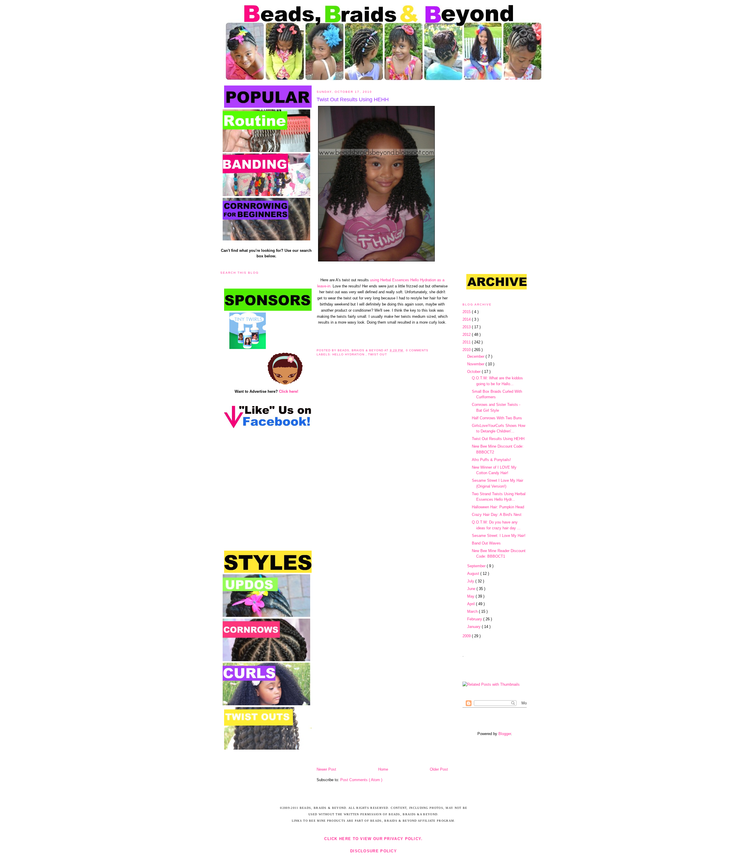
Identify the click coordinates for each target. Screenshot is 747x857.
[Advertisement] (285, 331)
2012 (467, 334)
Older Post (439, 769)
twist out (377, 354)
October (474, 371)
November (476, 364)
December (476, 356)
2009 (467, 636)
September (477, 566)
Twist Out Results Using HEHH (353, 99)
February (475, 619)
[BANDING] (266, 195)
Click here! (288, 391)
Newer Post (326, 769)
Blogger (504, 734)
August (473, 573)
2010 (467, 350)
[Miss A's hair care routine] (266, 151)
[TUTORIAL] (266, 239)
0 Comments (417, 350)
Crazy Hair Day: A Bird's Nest (496, 514)
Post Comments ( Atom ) (361, 780)
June (472, 589)
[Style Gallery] (266, 615)
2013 (467, 327)
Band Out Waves (486, 543)
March (473, 611)
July (471, 581)
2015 (467, 312)
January (474, 626)
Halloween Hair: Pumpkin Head (498, 507)
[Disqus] (382, 448)
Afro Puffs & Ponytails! (491, 460)
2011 (467, 342)
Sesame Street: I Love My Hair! (499, 535)
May (471, 596)
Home (383, 769)
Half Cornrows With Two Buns (497, 418)
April (471, 604)
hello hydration (349, 354)
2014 (467, 319)
